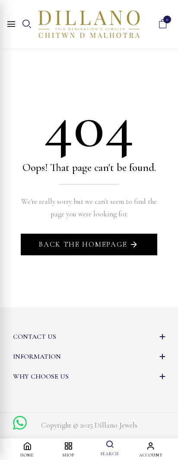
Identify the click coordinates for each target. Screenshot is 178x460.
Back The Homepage (83, 244)
